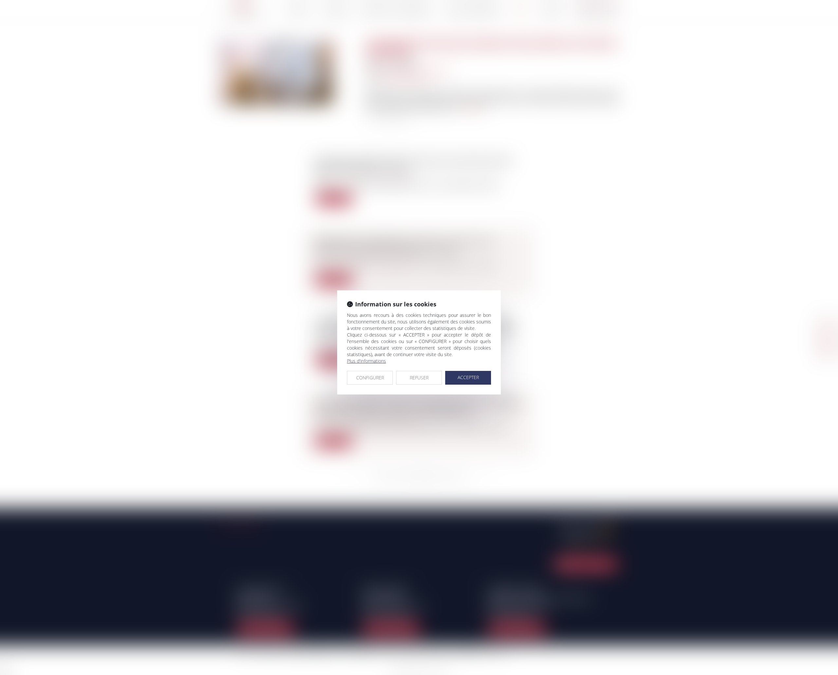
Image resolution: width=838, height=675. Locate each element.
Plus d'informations (366, 361)
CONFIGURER (370, 377)
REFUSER (419, 377)
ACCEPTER (468, 377)
